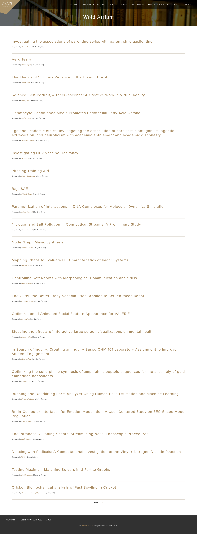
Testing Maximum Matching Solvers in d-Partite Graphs (61, 469)
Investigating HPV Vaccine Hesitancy (45, 153)
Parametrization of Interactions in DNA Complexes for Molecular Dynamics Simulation (89, 206)
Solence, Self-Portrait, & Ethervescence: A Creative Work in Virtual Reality (78, 95)
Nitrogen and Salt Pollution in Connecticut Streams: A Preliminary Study (76, 224)
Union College (87, 525)
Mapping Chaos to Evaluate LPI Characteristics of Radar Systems (70, 260)
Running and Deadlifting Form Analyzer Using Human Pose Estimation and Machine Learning (95, 394)
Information (138, 5)
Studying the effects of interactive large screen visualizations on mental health (83, 331)
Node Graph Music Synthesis (38, 242)
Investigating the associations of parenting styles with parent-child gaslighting (82, 41)
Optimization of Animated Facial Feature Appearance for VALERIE (71, 314)
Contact (187, 5)
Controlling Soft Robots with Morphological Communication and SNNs (74, 278)
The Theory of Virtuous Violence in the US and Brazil (59, 77)
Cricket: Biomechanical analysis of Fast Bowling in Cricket (64, 487)
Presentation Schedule (92, 5)
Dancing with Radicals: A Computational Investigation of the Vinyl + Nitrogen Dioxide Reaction (96, 452)
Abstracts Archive (118, 5)
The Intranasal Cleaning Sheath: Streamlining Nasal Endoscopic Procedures (80, 434)
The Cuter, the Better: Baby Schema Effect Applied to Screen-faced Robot (78, 296)
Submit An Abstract (158, 5)
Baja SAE (20, 189)
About (175, 5)
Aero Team (21, 59)
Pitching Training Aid (30, 171)
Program (72, 5)
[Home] (6, 3)
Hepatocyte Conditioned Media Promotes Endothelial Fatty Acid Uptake (76, 113)
